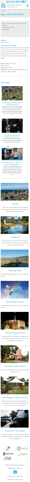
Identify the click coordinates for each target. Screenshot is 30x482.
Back (4, 11)
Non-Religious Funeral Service (15, 397)
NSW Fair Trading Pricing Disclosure (15, 465)
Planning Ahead (15, 270)
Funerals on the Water (15, 431)
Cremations (15, 237)
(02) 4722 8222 (13, 1)
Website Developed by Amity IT (15, 479)
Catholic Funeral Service (15, 333)
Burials (15, 204)
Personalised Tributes (15, 302)
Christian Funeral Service (15, 366)
